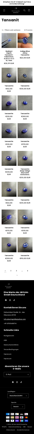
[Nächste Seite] (17, 275)
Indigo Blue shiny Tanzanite (25, 53)
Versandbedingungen (11, 349)
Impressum (7, 354)
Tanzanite (9, 86)
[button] (4, 10)
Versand (29, 426)
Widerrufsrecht (10, 430)
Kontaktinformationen (23, 430)
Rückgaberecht (9, 336)
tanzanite (9, 114)
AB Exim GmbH (16, 424)
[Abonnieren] (28, 374)
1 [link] (5, 271)
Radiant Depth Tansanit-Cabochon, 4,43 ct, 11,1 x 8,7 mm (9, 55)
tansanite (9, 141)
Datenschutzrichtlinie (11, 345)
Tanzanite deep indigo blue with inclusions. (25, 172)
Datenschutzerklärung (15, 426)
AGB (5, 340)
